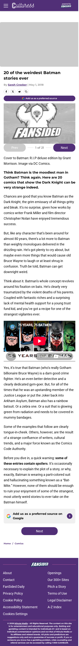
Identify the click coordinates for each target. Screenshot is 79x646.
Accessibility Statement (20, 607)
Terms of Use (57, 593)
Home (7, 543)
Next (64, 148)
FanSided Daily (14, 587)
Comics (19, 543)
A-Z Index (55, 607)
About (7, 573)
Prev (14, 148)
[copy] (26, 91)
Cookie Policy (12, 600)
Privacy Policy (13, 593)
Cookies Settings (15, 614)
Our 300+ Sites (58, 580)
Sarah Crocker (17, 84)
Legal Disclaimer (60, 600)
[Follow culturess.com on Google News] (69, 516)
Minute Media (21, 623)
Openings (54, 573)
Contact (9, 580)
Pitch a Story (57, 587)
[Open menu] (6, 5)
